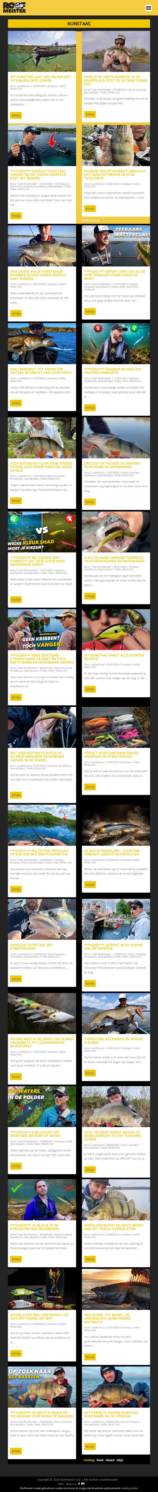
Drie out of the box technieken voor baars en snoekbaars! (112, 465)
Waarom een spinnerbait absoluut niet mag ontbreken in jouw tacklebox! (115, 174)
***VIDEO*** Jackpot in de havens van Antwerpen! (113, 947)
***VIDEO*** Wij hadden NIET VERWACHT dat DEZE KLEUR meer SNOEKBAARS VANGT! (37, 561)
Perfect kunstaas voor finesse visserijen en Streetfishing (111, 755)
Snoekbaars (40, 186)
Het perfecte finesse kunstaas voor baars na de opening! (111, 1414)
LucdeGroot (23, 86)
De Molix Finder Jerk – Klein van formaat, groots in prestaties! (112, 852)
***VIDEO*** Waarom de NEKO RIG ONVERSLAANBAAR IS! (112, 371)
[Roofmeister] (13, 12)
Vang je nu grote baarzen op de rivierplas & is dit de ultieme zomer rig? (116, 80)
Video (13, 189)
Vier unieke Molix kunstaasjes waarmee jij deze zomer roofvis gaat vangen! (37, 275)
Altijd (120, 1460)
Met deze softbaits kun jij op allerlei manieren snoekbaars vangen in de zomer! (37, 756)
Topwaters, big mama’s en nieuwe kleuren (113, 1041)
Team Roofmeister (101, 89)
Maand (110, 1460)
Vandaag (88, 1460)
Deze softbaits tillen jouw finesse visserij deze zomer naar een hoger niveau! (41, 467)
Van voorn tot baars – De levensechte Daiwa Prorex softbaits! (107, 1318)
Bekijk (16, 115)
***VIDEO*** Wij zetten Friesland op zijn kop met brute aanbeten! (39, 852)
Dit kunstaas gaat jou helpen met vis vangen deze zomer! (40, 78)
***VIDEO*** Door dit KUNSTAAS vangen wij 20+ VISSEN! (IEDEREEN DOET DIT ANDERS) (38, 174)
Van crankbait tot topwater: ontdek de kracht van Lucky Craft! (41, 371)
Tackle (62, 86)
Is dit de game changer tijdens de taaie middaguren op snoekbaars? (114, 559)
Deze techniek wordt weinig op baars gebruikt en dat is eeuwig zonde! (112, 1136)
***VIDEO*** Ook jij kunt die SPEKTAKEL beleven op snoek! (35, 1134)
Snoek (24, 862)
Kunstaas (52, 86)
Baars (132, 89)
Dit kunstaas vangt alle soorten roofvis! (114, 657)
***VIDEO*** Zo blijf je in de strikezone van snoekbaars (34, 1227)
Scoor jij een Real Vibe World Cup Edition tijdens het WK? (39, 1317)
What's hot (16, 88)
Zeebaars (89, 289)
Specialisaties (91, 92)
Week (100, 1460)
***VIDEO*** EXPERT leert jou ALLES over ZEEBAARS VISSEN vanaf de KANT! (114, 275)
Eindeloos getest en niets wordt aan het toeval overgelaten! (114, 1227)
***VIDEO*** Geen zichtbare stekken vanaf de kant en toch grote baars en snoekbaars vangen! (42, 659)
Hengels (133, 284)
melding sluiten (129, 1488)
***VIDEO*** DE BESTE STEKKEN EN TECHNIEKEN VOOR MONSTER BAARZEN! (41, 1414)
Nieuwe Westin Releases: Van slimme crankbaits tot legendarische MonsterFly (42, 1042)
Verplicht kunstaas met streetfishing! (31, 947)
